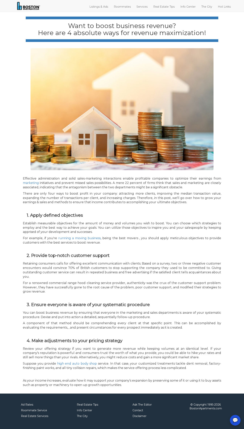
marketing (31, 183)
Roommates (122, 6)
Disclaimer (139, 416)
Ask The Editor (142, 404)
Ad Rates (27, 404)
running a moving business (79, 238)
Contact (137, 410)
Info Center (188, 6)
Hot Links (224, 6)
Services (142, 6)
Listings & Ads (98, 6)
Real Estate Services (34, 416)
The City (206, 6)
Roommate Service (34, 410)
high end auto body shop (77, 363)
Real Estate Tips (164, 6)
